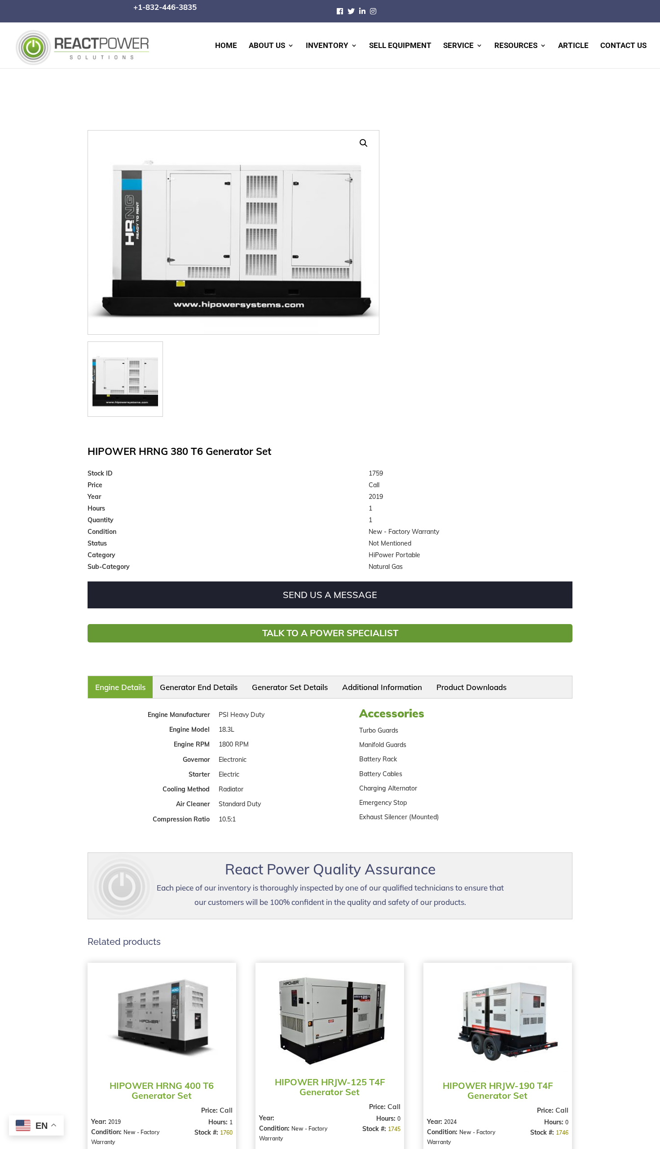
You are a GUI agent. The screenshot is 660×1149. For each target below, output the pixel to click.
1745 (391, 1122)
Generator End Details (154, 684)
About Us (267, 46)
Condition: (107, 1126)
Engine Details (107, 684)
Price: (209, 1104)
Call (224, 1103)
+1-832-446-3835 (165, 7)
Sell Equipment (400, 46)
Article (573, 46)
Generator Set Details (208, 684)
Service (458, 46)
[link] (342, 11)
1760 (225, 1126)
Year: (99, 1115)
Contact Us (623, 46)
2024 (447, 1115)
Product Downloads (318, 684)
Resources (515, 46)
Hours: (217, 1116)
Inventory (327, 46)
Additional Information (264, 684)
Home (226, 46)
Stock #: (206, 1126)
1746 (557, 1126)
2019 (114, 1115)
